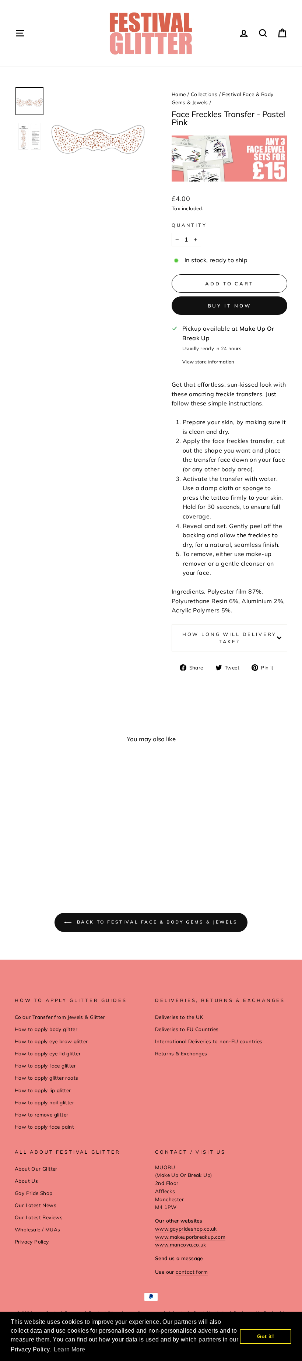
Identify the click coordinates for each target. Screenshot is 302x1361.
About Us (26, 1181)
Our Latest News (35, 1205)
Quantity (189, 225)
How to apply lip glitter (43, 1090)
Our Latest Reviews (39, 1217)
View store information (208, 362)
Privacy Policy (32, 1241)
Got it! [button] (265, 1336)
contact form (192, 1272)
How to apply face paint (44, 1126)
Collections (204, 94)
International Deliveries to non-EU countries (209, 1041)
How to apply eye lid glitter (48, 1053)
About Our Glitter (36, 1168)
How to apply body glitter (46, 1029)
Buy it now (230, 306)
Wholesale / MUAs (37, 1229)
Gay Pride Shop (34, 1193)
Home (179, 94)
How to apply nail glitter (44, 1102)
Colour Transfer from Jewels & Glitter (60, 1017)
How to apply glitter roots (46, 1078)
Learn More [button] (69, 1349)
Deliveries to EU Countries (186, 1029)
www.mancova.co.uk (180, 1244)
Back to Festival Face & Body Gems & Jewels (156, 922)
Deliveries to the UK (179, 1017)
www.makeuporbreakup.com (190, 1237)
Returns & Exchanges (181, 1053)
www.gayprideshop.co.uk (186, 1228)
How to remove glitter (41, 1114)
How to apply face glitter (45, 1065)
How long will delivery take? (229, 637)
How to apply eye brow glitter (51, 1041)
